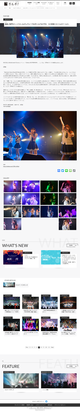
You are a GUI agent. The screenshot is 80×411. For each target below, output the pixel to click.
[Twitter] (62, 170)
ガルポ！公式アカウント (38, 401)
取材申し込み (30, 405)
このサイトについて (40, 405)
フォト (57, 3)
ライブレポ (43, 3)
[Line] (66, 170)
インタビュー (51, 3)
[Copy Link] (74, 170)
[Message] (70, 170)
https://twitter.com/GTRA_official (11, 166)
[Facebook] (59, 170)
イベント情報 (37, 3)
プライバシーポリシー (60, 405)
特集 (65, 3)
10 (46, 347)
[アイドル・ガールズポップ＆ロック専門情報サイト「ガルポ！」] (11, 3)
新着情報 (30, 3)
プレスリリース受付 (19, 405)
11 (49, 347)
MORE (71, 245)
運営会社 (50, 405)
